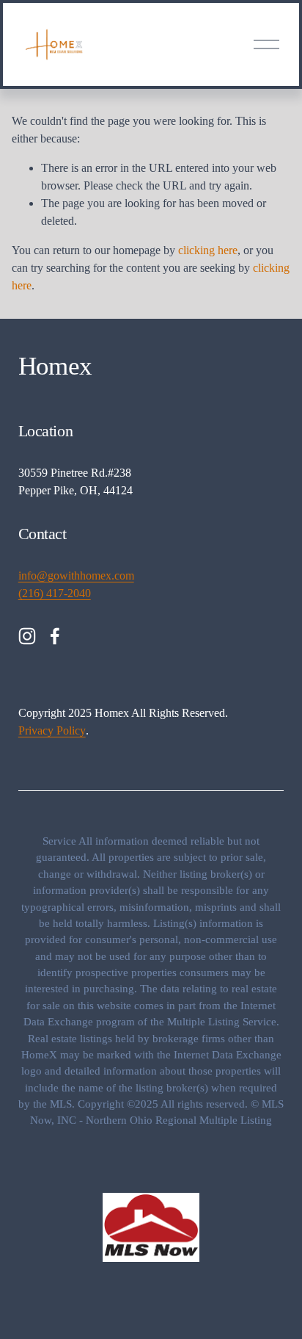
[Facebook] (55, 636)
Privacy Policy (52, 730)
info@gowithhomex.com (76, 575)
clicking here (207, 250)
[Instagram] (27, 636)
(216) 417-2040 (54, 593)
